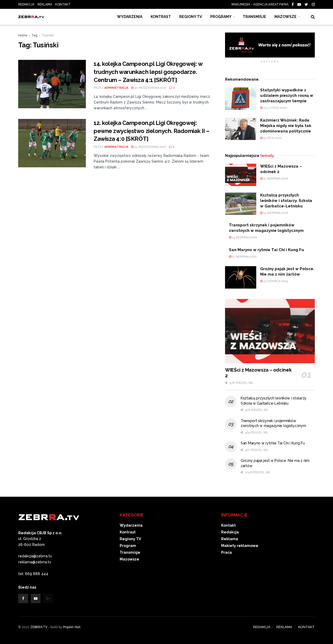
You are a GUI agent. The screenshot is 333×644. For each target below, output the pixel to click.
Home (22, 35)
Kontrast (128, 532)
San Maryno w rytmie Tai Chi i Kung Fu (266, 249)
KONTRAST (161, 17)
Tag (34, 35)
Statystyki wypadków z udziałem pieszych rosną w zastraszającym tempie (286, 95)
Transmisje (130, 552)
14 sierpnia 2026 (275, 213)
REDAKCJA (26, 4)
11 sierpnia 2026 (275, 178)
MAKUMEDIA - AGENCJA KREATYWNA (261, 4)
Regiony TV (190, 17)
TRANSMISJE (254, 17)
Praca (226, 552)
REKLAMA (44, 4)
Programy (221, 17)
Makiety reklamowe (239, 546)
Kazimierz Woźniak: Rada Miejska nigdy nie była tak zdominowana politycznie (285, 125)
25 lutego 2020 (274, 108)
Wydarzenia (129, 17)
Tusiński (48, 35)
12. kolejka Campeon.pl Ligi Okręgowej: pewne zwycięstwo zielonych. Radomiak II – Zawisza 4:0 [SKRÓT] (151, 130)
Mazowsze (285, 17)
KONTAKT (63, 4)
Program (128, 546)
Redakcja (230, 532)
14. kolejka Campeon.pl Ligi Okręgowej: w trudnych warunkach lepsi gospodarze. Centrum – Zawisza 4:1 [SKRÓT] (148, 71)
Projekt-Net (71, 627)
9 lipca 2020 (272, 138)
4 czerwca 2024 (275, 281)
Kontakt (228, 525)
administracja (116, 88)
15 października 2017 (149, 147)
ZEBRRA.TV (38, 627)
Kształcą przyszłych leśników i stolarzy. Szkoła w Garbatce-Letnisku (286, 200)
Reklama (229, 539)
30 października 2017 (149, 88)
